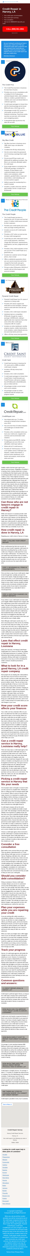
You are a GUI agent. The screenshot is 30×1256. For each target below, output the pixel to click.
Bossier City (6, 1196)
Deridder (5, 1167)
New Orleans (6, 1203)
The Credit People (9, 214)
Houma (4, 1180)
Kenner (4, 1172)
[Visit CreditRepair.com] (15, 408)
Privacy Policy (19, 1252)
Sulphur (4, 1165)
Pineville (5, 1193)
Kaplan (4, 1198)
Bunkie (4, 1190)
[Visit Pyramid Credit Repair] (15, 286)
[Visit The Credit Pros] (15, 71)
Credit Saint (6, 360)
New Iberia (5, 1178)
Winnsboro (5, 1183)
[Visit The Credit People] (15, 205)
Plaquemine (6, 1157)
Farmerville (5, 1162)
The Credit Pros (8, 85)
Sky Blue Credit (8, 140)
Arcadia (4, 1154)
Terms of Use (10, 1252)
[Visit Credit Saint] (15, 350)
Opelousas (5, 1175)
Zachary (4, 1188)
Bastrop (4, 1170)
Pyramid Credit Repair (10, 296)
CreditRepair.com (8, 416)
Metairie (4, 1159)
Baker (4, 1185)
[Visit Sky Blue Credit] (15, 134)
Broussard (5, 1201)
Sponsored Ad (14, 32)
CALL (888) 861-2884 (15, 29)
